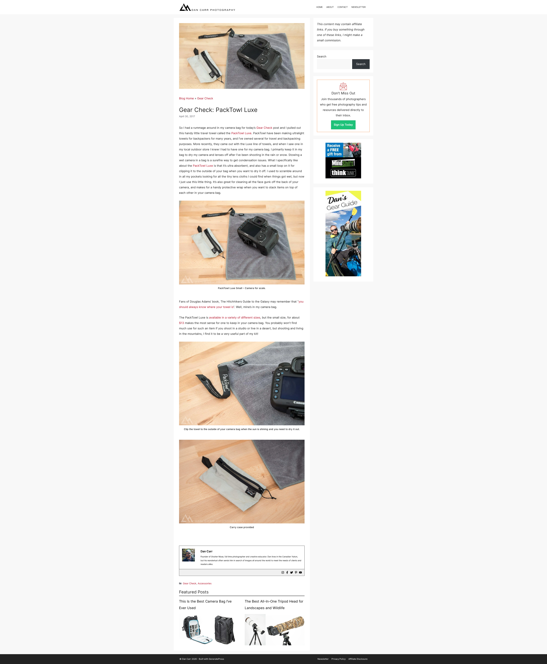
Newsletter (323, 659)
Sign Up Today (343, 124)
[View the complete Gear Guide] (343, 233)
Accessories (205, 583)
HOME (319, 7)
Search (321, 56)
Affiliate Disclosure (358, 659)
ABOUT (330, 7)
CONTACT (342, 7)
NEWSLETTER (358, 7)
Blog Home (186, 98)
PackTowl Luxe (241, 133)
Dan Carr (207, 551)
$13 (181, 323)
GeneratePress (216, 659)
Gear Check (205, 98)
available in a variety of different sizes (234, 317)
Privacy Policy (338, 659)
